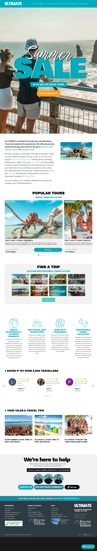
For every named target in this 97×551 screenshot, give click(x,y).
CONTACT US (73, 3)
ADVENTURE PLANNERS (35, 514)
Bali (52, 171)
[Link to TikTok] (88, 534)
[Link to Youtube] (85, 534)
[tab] (38, 255)
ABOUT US (54, 512)
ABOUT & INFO (64, 3)
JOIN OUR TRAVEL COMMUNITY (49, 487)
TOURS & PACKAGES (38, 3)
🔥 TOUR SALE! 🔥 (83, 3)
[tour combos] (40, 291)
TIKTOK (73, 487)
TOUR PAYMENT (9, 516)
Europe (16, 150)
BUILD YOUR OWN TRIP (52, 3)
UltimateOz (35, 162)
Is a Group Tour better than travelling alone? (76, 441)
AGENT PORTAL (9, 508)
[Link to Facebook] (82, 534)
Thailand (11, 173)
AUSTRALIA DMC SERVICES (36, 516)
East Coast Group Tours (21, 159)
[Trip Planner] (58, 291)
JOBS (29, 510)
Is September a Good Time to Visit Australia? (18, 441)
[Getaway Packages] (77, 280)
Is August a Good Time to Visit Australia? (47, 441)
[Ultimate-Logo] (13, 4)
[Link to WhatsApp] (90, 534)
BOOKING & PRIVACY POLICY (59, 516)
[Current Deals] (40, 280)
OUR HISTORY (32, 508)
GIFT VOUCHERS (9, 518)
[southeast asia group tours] (21, 291)
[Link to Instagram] (79, 534)
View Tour (48, 249)
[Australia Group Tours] (21, 280)
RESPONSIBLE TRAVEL (11, 514)
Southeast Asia (27, 150)
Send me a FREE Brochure (71, 498)
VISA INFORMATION (57, 514)
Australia (44, 147)
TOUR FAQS (54, 508)
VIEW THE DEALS (48, 93)
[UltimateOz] (77, 291)
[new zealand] (58, 280)
